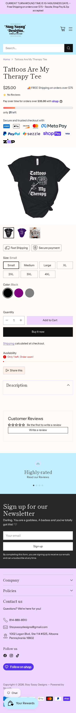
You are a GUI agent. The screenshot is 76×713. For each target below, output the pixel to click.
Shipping (8, 343)
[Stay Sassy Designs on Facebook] (5, 656)
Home (6, 59)
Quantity (8, 312)
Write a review (38, 430)
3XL (29, 274)
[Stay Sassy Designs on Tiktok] (17, 656)
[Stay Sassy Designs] (15, 29)
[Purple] (18, 293)
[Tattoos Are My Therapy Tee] (38, 186)
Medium (29, 265)
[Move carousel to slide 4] (42, 485)
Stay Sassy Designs (36, 684)
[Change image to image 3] (35, 232)
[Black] (7, 293)
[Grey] (29, 293)
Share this (16, 370)
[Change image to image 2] (21, 232)
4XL (47, 274)
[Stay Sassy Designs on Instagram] (11, 656)
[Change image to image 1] (8, 232)
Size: (10, 258)
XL (65, 265)
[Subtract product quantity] (6, 320)
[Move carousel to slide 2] (36, 485)
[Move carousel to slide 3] (39, 485)
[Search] (68, 48)
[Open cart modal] (63, 29)
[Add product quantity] (20, 320)
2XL (11, 274)
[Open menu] (70, 29)
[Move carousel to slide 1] (33, 485)
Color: (10, 284)
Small (11, 265)
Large (47, 265)
